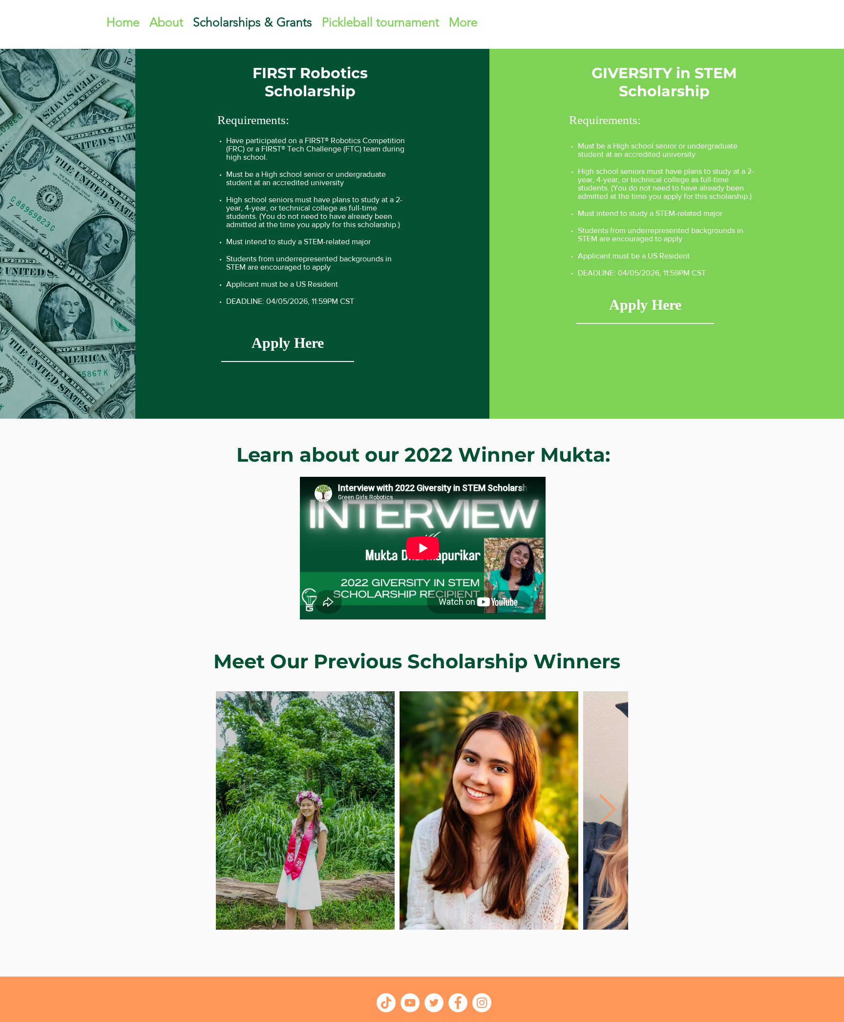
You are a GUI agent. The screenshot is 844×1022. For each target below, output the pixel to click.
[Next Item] (607, 810)
